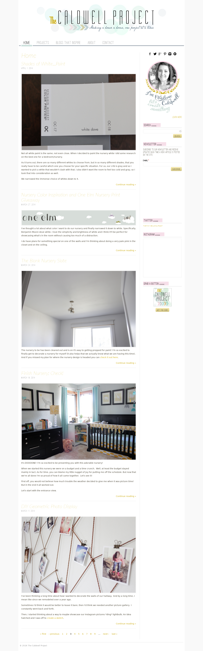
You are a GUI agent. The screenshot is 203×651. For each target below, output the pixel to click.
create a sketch (55, 618)
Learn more (177, 117)
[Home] (101, 30)
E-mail (146, 160)
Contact (108, 43)
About (92, 43)
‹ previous (54, 634)
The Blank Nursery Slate (44, 260)
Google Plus (159, 53)
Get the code (162, 310)
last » (114, 634)
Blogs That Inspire (68, 43)
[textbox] (162, 131)
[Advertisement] (161, 194)
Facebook (149, 53)
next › (106, 634)
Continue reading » (126, 184)
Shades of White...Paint (43, 64)
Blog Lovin (174, 53)
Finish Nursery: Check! (42, 373)
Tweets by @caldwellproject (153, 226)
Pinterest (164, 53)
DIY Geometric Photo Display (49, 506)
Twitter (155, 53)
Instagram (169, 53)
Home (26, 43)
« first (43, 634)
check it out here (109, 357)
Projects (43, 43)
